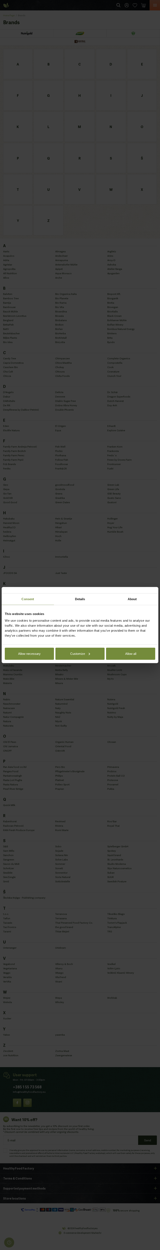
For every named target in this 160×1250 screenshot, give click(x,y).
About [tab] (132, 599)
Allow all (130, 653)
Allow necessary (29, 653)
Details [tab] (80, 599)
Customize (77, 653)
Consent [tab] (27, 599)
